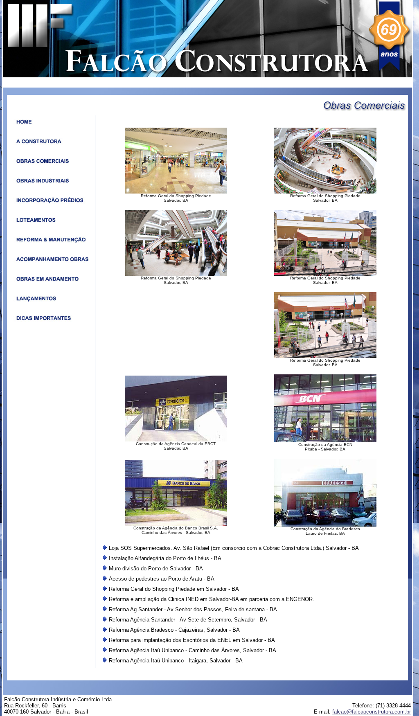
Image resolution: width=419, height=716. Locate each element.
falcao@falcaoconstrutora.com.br (371, 712)
